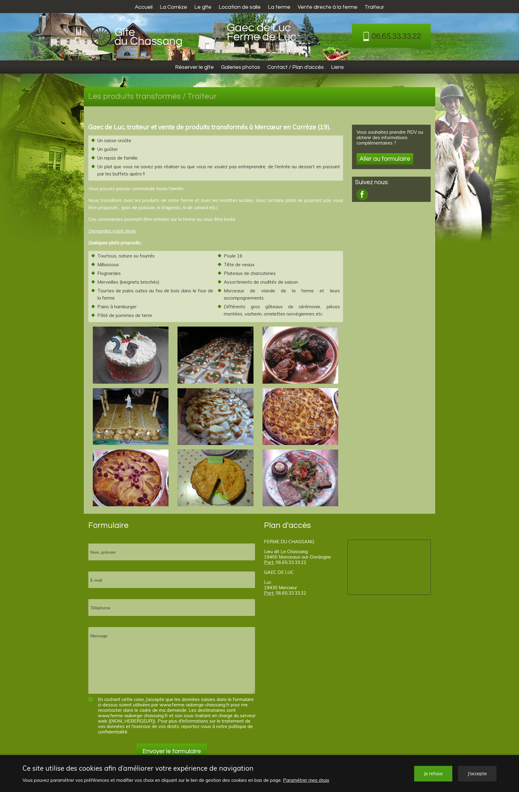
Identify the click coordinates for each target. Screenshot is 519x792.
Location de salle (240, 7)
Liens (337, 67)
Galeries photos (240, 67)
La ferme (279, 7)
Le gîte (202, 7)
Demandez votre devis (112, 231)
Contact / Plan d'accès (295, 67)
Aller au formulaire (385, 159)
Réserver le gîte (194, 67)
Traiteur (374, 7)
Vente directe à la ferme (327, 7)
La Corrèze (173, 7)
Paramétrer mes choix (306, 780)
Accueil (144, 7)
